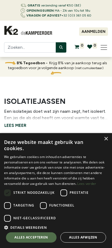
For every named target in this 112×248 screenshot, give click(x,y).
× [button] (106, 139)
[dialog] (56, 190)
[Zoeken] (61, 47)
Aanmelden (93, 31)
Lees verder (86, 183)
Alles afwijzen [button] (83, 237)
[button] (56, 227)
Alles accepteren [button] (31, 237)
